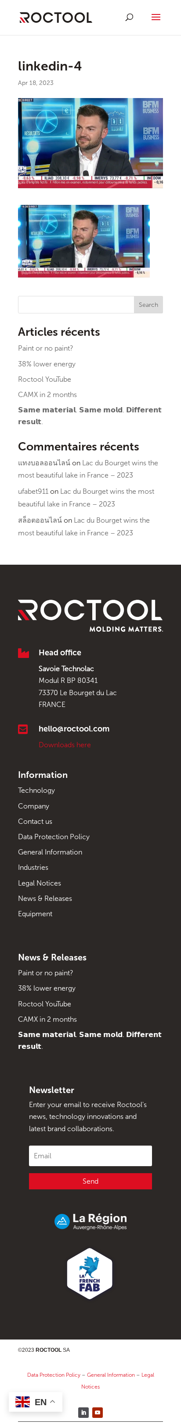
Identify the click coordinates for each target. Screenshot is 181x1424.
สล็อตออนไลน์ (40, 520)
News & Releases (45, 898)
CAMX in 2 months (47, 394)
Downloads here (65, 745)
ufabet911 (33, 491)
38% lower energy (47, 364)
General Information (50, 852)
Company (33, 806)
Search (148, 305)
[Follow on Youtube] (97, 1412)
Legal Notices (39, 883)
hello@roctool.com (74, 729)
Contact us (35, 821)
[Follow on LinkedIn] (83, 1412)
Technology (36, 790)
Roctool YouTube (44, 379)
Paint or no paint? (45, 348)
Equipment (35, 914)
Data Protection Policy (54, 837)
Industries (33, 867)
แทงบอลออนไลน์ (44, 463)
